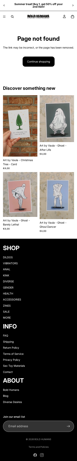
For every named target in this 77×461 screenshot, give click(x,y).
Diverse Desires (12, 401)
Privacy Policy (11, 359)
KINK (6, 275)
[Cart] (72, 17)
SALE (6, 311)
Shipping (8, 341)
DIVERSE (8, 281)
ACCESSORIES (12, 299)
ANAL (6, 269)
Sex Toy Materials (14, 365)
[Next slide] (73, 5)
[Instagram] (42, 455)
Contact (8, 371)
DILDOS (8, 257)
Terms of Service (13, 353)
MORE (7, 317)
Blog (5, 395)
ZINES (7, 305)
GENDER (8, 287)
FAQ (5, 335)
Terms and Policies (39, 447)
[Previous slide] (4, 5)
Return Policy (11, 347)
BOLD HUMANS (42, 439)
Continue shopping (38, 61)
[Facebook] (35, 455)
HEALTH (8, 293)
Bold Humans (11, 389)
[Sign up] (68, 426)
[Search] (12, 17)
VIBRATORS (10, 263)
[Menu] (4, 16)
